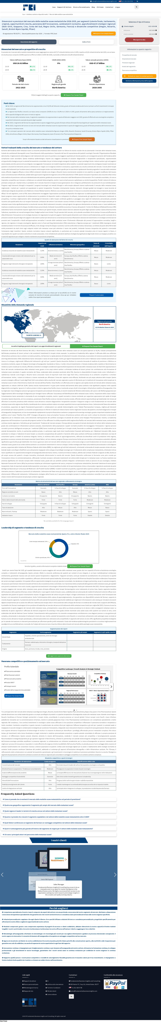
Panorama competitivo (129, 70)
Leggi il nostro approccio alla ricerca (60, 656)
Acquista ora (140, 40)
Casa (54, 7)
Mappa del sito (28, 991)
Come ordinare (52, 994)
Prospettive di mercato (129, 55)
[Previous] (40, 686)
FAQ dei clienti (51, 991)
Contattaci (109, 7)
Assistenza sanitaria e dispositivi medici (37, 14)
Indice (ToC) (86, 42)
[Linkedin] (137, 1)
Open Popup (3, 1021)
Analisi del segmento (129, 67)
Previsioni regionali (128, 63)
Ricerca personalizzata (81, 7)
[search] (136, 7)
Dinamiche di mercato (129, 59)
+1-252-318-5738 (128, 1)
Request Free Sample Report (74, 95)
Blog (93, 7)
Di (47, 981)
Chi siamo (100, 7)
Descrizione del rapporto (29, 42)
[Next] (111, 686)
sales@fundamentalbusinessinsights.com (104, 1)
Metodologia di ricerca (31, 988)
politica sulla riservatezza (55, 984)
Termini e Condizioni (53, 988)
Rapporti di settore (64, 7)
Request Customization (96, 295)
